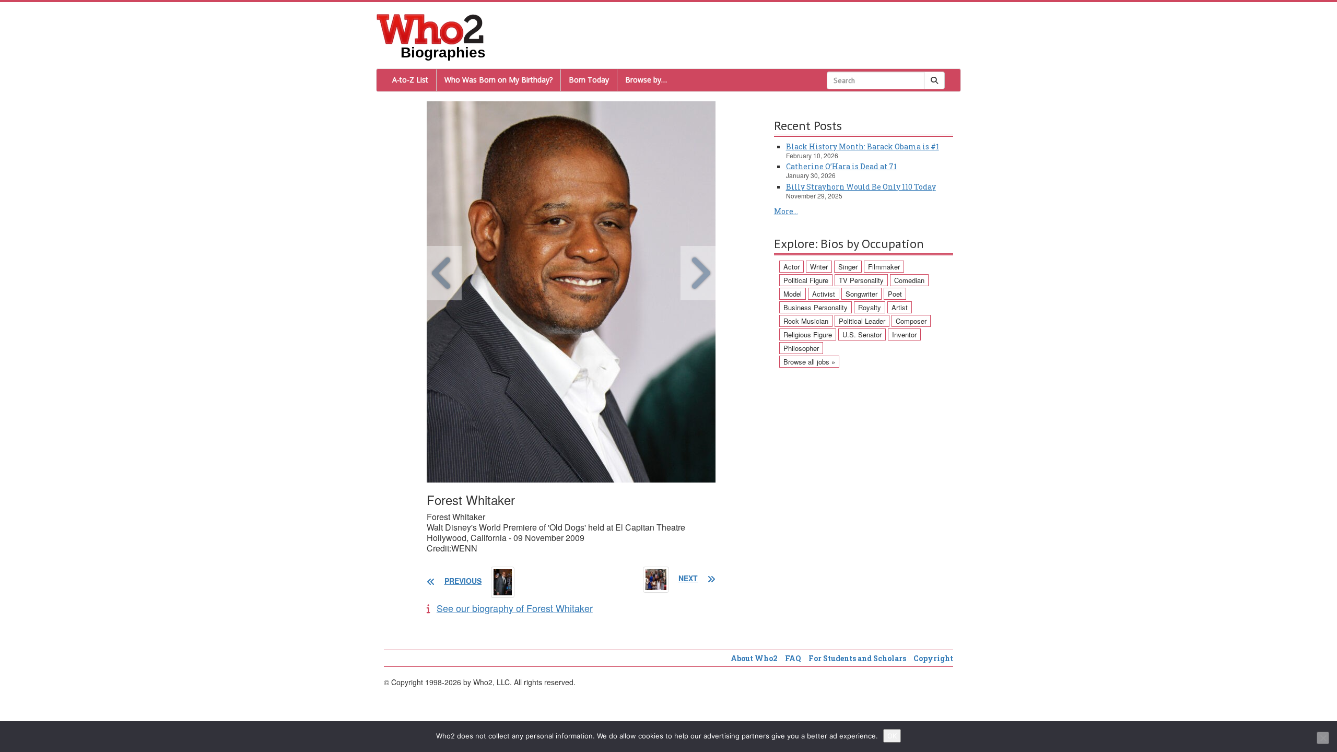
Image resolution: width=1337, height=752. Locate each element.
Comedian (909, 280)
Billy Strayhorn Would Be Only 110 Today (861, 187)
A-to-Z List (410, 80)
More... (786, 211)
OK (892, 736)
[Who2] (430, 28)
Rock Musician (805, 321)
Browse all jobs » (809, 362)
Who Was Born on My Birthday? (498, 80)
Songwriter (861, 294)
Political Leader (862, 321)
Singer (848, 267)
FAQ (793, 658)
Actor (791, 267)
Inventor (904, 334)
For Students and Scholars (857, 658)
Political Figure (805, 280)
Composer (911, 321)
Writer (819, 267)
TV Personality (861, 280)
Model (792, 294)
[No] (1323, 738)
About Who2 (754, 658)
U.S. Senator (862, 334)
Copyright (933, 658)
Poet (895, 294)
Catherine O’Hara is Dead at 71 (841, 166)
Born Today (589, 80)
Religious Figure (807, 334)
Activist (823, 294)
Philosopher (801, 348)
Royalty (869, 307)
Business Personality (815, 307)
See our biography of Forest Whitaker (515, 608)
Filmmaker (884, 267)
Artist (900, 307)
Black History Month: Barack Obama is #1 (862, 146)
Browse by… (646, 80)
